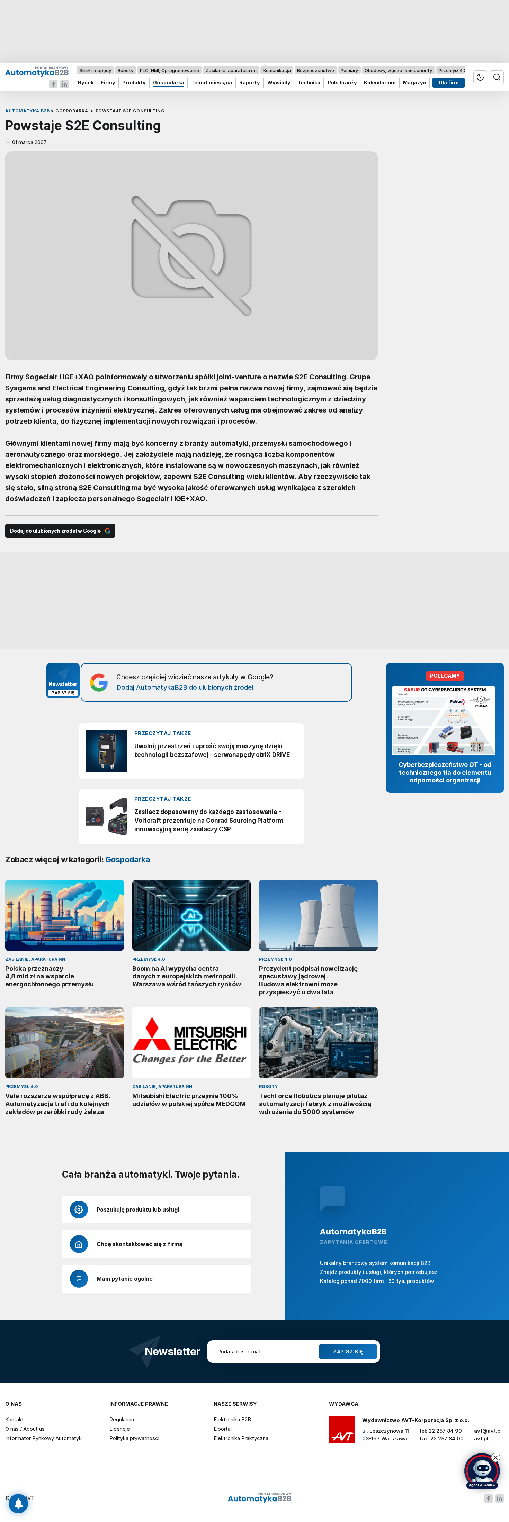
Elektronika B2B (232, 1419)
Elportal (223, 1428)
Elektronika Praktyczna (241, 1438)
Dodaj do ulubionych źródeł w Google (55, 531)
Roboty (125, 70)
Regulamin (121, 1419)
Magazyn (414, 83)
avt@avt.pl (488, 1431)
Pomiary (349, 70)
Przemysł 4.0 (453, 70)
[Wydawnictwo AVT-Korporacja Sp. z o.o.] (342, 1432)
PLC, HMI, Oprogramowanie (169, 70)
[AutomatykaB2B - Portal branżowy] (37, 71)
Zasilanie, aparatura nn (231, 70)
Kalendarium (380, 83)
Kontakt (14, 1419)
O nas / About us (25, 1428)
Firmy (108, 83)
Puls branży (342, 83)
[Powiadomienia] (18, 1503)
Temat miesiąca (211, 83)
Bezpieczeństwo (315, 70)
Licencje (119, 1428)
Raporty (249, 83)
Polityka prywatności (134, 1438)
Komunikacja (277, 70)
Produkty (134, 83)
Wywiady (279, 83)
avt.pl (481, 1438)
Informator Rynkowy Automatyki (44, 1438)
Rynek (85, 83)
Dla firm (449, 83)
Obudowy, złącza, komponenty (398, 70)
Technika (308, 83)
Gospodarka (168, 83)
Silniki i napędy (95, 70)
